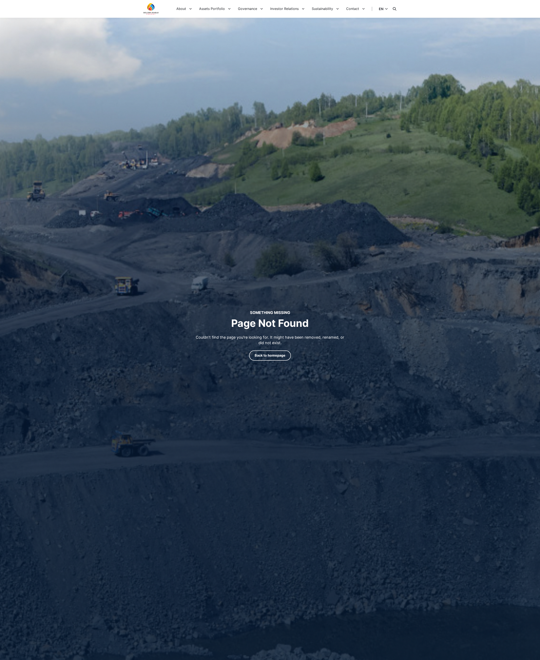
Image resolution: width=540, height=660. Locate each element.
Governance (247, 9)
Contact (352, 9)
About (181, 9)
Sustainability (322, 9)
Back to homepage (270, 355)
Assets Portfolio (212, 9)
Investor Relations (284, 9)
